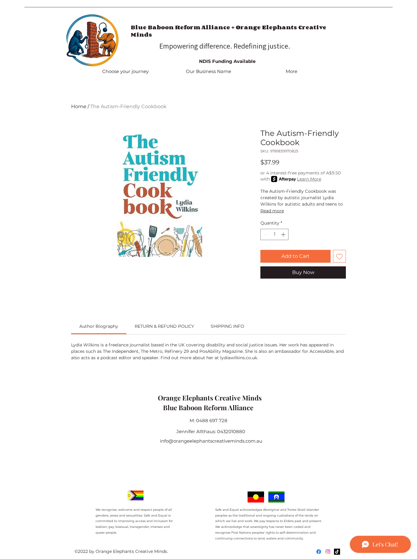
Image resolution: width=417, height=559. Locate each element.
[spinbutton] (274, 234)
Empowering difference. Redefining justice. (225, 46)
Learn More (309, 179)
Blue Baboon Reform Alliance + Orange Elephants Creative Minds (228, 31)
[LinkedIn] (337, 552)
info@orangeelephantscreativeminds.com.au (211, 441)
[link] (98, 326)
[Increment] (284, 234)
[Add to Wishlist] (339, 256)
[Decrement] (265, 234)
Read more (272, 211)
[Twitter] (328, 552)
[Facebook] (319, 552)
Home (78, 106)
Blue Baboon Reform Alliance (208, 407)
